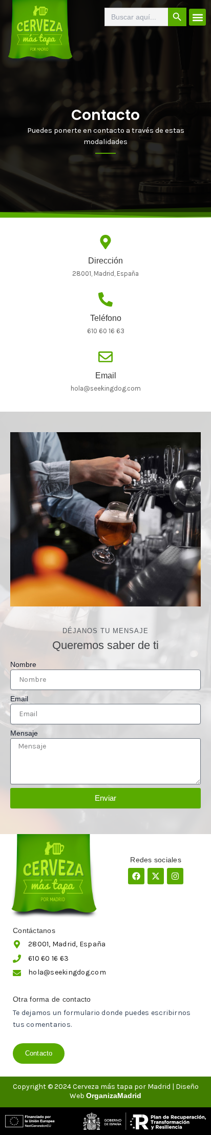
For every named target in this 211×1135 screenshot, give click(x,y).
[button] (197, 17)
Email (105, 375)
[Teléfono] (105, 299)
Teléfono (105, 318)
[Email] (105, 357)
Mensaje (24, 733)
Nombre (23, 664)
